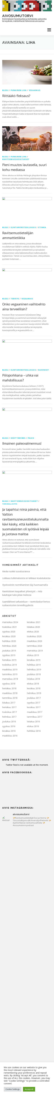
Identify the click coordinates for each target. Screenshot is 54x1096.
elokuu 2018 (33, 683)
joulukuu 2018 (34, 674)
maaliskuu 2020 (34, 641)
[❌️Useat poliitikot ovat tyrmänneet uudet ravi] (27, 873)
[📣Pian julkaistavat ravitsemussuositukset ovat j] (27, 960)
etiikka (42, 227)
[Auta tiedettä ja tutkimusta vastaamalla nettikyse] (27, 1018)
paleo (31, 438)
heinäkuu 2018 (9, 688)
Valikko (49, 30)
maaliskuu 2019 (9, 669)
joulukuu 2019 (9, 650)
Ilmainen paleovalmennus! (21, 443)
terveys (15, 299)
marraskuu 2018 (10, 678)
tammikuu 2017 (34, 716)
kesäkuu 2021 (33, 622)
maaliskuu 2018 (9, 693)
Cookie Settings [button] (13, 1089)
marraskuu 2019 (35, 650)
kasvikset (43, 370)
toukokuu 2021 (9, 626)
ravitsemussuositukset (15, 159)
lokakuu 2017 (8, 702)
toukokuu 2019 (9, 664)
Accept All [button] (29, 1089)
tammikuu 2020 (34, 645)
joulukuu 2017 (34, 697)
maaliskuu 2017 (34, 712)
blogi (5, 90)
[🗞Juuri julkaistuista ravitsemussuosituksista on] (27, 902)
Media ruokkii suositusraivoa (16, 571)
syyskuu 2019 (8, 655)
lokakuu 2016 (33, 721)
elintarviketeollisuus (23, 227)
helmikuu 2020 (9, 645)
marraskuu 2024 (10, 622)
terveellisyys (9, 504)
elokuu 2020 (33, 631)
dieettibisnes (18, 438)
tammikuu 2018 (9, 697)
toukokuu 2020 (34, 636)
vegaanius (34, 90)
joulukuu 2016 (9, 721)
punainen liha (19, 90)
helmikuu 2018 (34, 693)
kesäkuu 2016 (9, 730)
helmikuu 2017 (9, 716)
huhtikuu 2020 (9, 641)
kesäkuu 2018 (33, 688)
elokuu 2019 (33, 655)
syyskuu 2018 (8, 683)
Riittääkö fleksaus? (16, 95)
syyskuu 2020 (8, 631)
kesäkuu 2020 (9, 636)
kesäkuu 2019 (33, 660)
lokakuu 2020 (33, 626)
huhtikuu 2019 (34, 664)
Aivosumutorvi (17, 16)
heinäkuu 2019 (9, 660)
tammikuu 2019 (9, 674)
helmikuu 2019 (34, 669)
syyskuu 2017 (33, 702)
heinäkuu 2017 (9, 707)
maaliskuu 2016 (9, 735)
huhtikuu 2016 (34, 730)
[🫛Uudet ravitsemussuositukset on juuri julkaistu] (27, 931)
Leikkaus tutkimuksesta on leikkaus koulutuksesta (26, 578)
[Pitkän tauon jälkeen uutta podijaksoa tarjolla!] (27, 844)
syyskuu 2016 (8, 726)
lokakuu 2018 (33, 678)
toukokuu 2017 (9, 712)
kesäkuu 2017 (33, 707)
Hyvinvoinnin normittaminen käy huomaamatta (25, 584)
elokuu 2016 (33, 726)
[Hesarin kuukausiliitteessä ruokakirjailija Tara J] (27, 989)
